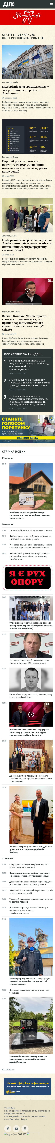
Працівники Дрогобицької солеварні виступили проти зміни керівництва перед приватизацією (29, 515)
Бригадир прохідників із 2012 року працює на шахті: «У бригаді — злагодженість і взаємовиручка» (29, 981)
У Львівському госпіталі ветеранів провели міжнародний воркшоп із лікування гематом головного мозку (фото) (30, 626)
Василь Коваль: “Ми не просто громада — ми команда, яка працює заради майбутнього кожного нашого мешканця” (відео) (24, 323)
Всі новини (8, 1069)
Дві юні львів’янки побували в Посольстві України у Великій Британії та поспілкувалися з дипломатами (30, 779)
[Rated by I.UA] (33, 1134)
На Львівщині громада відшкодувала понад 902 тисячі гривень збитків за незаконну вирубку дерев (29, 556)
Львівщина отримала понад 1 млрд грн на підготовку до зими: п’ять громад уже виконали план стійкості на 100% (29, 732)
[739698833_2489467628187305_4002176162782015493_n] (27, 24)
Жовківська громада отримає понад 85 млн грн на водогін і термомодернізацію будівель (30, 849)
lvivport (24, 1119)
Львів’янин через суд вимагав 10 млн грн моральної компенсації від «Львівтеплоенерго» (28, 911)
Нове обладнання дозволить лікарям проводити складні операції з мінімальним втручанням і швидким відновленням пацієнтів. (27, 262)
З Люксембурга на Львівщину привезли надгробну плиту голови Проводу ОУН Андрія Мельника (29, 383)
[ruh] (27, 590)
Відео (4, 312)
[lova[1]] (27, 1094)
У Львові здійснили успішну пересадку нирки (30, 530)
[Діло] (9, 4)
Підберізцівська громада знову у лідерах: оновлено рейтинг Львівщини (25, 90)
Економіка (7, 82)
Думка (11, 312)
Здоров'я (6, 236)
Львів (15, 82)
